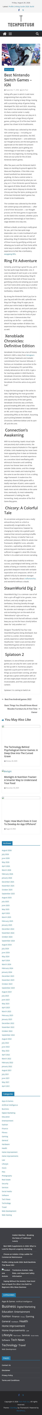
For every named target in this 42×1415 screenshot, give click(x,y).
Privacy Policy (7, 1375)
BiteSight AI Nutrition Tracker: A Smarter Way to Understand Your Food (20, 780)
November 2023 (8, 980)
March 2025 (6, 917)
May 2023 (5, 1003)
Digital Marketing (8, 1113)
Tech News (6, 1199)
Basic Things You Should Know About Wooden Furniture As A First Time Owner (20, 709)
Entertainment (7, 1121)
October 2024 (7, 937)
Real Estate (6, 1179)
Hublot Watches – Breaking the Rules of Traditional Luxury (23, 1238)
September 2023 (8, 988)
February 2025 (7, 921)
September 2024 (8, 941)
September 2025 (8, 893)
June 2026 (6, 858)
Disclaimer (6, 1370)
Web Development (9, 1211)
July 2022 (5, 1043)
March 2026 (6, 870)
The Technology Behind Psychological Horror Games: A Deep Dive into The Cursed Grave (21, 751)
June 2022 (6, 1047)
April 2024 (6, 960)
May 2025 (5, 909)
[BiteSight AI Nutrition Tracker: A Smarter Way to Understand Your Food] (7, 771)
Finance (5, 1128)
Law (3, 1160)
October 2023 (7, 984)
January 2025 (7, 925)
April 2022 (6, 1055)
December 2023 (8, 976)
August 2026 (7, 850)
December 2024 (8, 929)
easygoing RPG (10, 254)
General (5, 1140)
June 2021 (6, 1078)
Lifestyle (5, 1164)
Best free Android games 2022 (18, 699)
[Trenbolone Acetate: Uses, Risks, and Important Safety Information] (6, 1273)
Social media (7, 1191)
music (4, 1168)
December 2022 (8, 1023)
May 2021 (5, 1082)
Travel (4, 1207)
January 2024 (7, 972)
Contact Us (6, 1365)
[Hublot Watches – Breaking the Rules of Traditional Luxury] (6, 1238)
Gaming (5, 1136)
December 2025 (8, 882)
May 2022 (5, 1051)
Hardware (6, 1144)
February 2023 (7, 1015)
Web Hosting (7, 1215)
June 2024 (6, 952)
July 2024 (5, 948)
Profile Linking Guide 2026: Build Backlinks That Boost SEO (21, 7)
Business (5, 1109)
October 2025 (7, 890)
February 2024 (7, 968)
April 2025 (6, 913)
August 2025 (7, 897)
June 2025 (6, 905)
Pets (3, 1172)
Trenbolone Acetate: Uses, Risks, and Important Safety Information (23, 1273)
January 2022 (7, 1066)
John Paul (25, 90)
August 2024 (7, 945)
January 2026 (7, 878)
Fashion (5, 1125)
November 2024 (8, 933)
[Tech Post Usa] (4, 34)
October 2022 (7, 1031)
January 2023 (7, 1019)
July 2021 (5, 1074)
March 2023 (6, 1011)
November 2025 (8, 886)
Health (4, 1148)
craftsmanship (30, 578)
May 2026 (5, 862)
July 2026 (5, 854)
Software (5, 1195)
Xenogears (30, 355)
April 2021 (6, 1086)
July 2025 (5, 901)
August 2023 (7, 992)
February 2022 (7, 1062)
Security (5, 1183)
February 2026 (7, 874)
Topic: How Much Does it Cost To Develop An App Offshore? (20, 822)
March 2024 (6, 964)
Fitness (4, 1132)
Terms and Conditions (10, 1380)
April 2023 (6, 1007)
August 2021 (7, 1070)
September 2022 (8, 1035)
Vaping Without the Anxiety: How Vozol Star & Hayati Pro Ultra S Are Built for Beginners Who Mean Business (18, 1284)
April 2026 (6, 866)
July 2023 (5, 996)
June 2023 (6, 1000)
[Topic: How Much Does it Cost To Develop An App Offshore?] (21, 798)
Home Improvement (9, 1152)
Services (5, 1187)
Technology (6, 1203)
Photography (7, 1176)
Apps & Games (9, 69)
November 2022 (8, 1027)
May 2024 (5, 956)
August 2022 (7, 1039)
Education (6, 1117)
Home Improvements (10, 1156)
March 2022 (6, 1058)
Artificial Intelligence (10, 1105)
